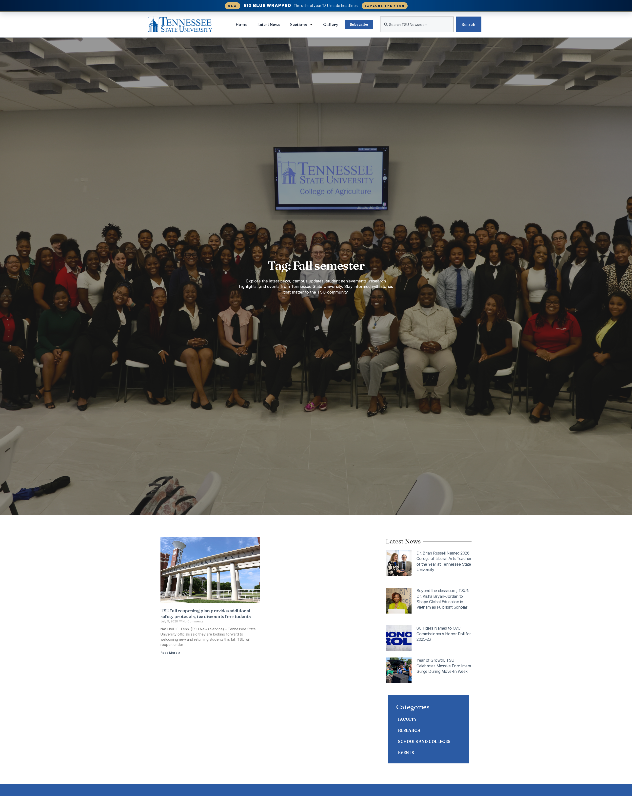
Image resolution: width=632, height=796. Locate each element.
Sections (298, 24)
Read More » (170, 653)
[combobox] (417, 24)
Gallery (330, 24)
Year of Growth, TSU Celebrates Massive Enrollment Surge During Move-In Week (443, 666)
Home (241, 24)
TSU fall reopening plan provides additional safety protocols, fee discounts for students (205, 613)
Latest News (268, 24)
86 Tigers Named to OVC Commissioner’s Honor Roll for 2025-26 (443, 634)
